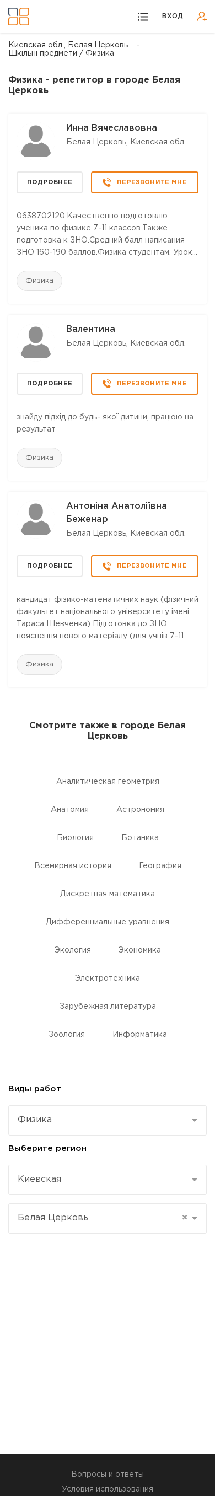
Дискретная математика (107, 894)
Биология (75, 838)
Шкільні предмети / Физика (61, 53)
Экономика (140, 950)
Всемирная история (72, 866)
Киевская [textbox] (39, 1179)
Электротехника (107, 978)
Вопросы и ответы (107, 1474)
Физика (39, 281)
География (160, 866)
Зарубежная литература (108, 1006)
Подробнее (50, 182)
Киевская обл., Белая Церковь (68, 45)
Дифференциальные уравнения (107, 922)
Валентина (90, 329)
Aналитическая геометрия (107, 781)
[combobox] (107, 1120)
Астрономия (140, 809)
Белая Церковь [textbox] (102, 1218)
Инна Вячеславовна (111, 128)
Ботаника (140, 838)
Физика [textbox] (35, 1120)
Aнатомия (70, 809)
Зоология (67, 1034)
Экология (73, 950)
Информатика (139, 1034)
